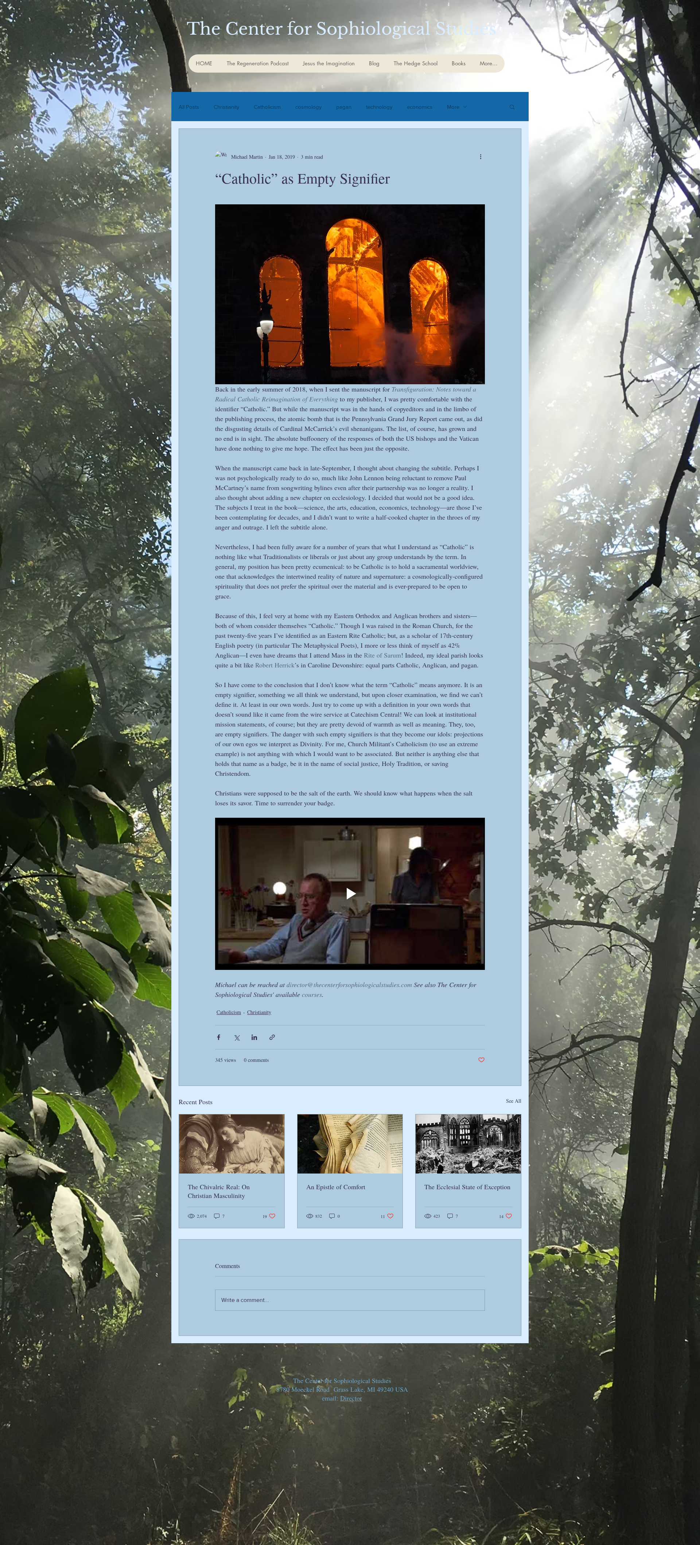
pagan (343, 107)
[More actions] (480, 156)
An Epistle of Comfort (335, 1186)
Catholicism (267, 107)
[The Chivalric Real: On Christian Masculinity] (231, 1144)
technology (379, 107)
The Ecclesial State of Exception (467, 1186)
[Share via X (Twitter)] (236, 1037)
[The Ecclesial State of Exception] (468, 1144)
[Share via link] (272, 1037)
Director (351, 1398)
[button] (512, 106)
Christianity (226, 107)
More (453, 107)
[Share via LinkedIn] (254, 1037)
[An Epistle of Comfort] (350, 1144)
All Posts (189, 107)
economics (419, 107)
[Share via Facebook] (218, 1037)
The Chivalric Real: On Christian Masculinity (219, 1191)
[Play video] (350, 894)
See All (513, 1100)
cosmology (308, 107)
